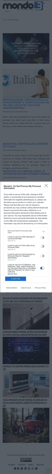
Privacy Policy (40, 288)
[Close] (47, 186)
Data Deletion (11, 288)
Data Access (26, 288)
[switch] (42, 237)
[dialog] (26, 237)
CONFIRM (15, 279)
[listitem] (26, 231)
